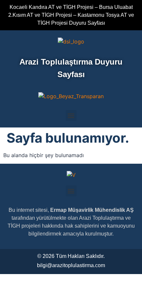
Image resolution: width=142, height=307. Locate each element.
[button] (71, 115)
